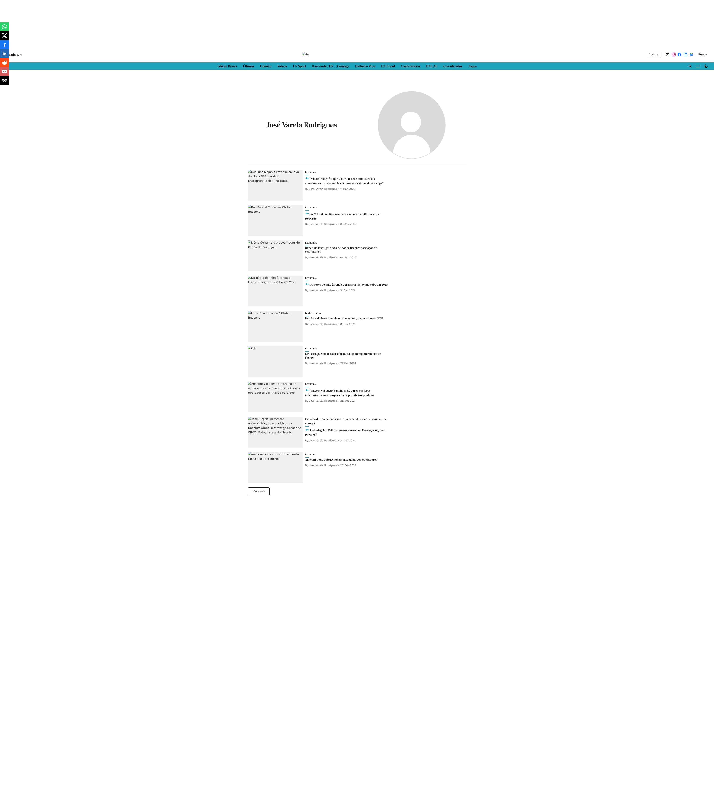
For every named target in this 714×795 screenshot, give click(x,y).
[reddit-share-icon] (4, 64)
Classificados (452, 66)
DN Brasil (388, 66)
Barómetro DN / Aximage (330, 66)
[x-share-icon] (4, 37)
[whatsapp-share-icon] (4, 29)
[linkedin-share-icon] (4, 55)
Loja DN (15, 55)
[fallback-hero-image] (276, 185)
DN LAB (432, 66)
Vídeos (282, 66)
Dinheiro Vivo (365, 66)
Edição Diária (227, 66)
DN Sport (299, 66)
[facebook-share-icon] (4, 46)
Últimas (248, 66)
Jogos (472, 66)
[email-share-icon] (4, 73)
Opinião (265, 66)
